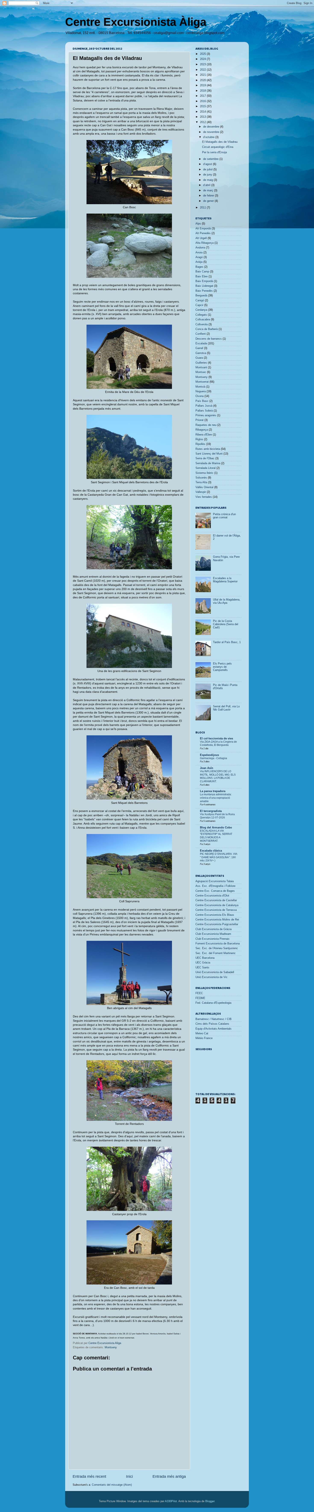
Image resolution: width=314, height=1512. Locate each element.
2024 (203, 59)
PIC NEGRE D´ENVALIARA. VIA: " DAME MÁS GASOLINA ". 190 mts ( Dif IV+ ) (219, 857)
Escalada (201, 343)
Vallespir (200, 492)
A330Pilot (171, 1501)
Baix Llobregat (204, 285)
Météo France (204, 1038)
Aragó (199, 257)
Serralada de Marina (207, 463)
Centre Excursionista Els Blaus (214, 914)
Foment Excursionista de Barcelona (217, 943)
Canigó (199, 300)
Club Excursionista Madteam (213, 933)
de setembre (211, 159)
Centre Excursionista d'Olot (212, 895)
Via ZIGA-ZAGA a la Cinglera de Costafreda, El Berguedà (218, 743)
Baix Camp (202, 271)
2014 (203, 111)
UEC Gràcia (202, 962)
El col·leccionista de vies (216, 738)
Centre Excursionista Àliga (135, 22)
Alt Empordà (203, 228)
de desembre (211, 126)
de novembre (211, 132)
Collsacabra (202, 319)
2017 (203, 95)
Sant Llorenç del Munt (209, 453)
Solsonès (201, 477)
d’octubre (209, 137)
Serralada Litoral (205, 468)
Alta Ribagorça (204, 242)
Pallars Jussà (203, 405)
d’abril (207, 185)
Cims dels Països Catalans (212, 1023)
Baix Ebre (201, 276)
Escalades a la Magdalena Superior (225, 580)
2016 (203, 101)
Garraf (199, 348)
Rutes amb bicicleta (207, 449)
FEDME (200, 998)
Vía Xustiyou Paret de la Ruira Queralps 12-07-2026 (217, 816)
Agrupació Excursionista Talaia (214, 881)
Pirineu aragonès (205, 415)
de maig (208, 179)
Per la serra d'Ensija (214, 152)
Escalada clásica (211, 850)
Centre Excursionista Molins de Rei (217, 919)
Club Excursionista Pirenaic (212, 938)
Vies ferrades (203, 496)
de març (208, 190)
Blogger (209, 1501)
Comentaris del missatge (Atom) (112, 1484)
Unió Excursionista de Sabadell (214, 972)
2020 (203, 80)
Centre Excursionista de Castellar (216, 900)
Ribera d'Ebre (203, 434)
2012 (203, 122)
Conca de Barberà (206, 329)
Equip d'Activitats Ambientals (213, 1028)
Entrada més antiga (169, 1476)
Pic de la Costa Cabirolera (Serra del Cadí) (225, 624)
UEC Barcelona (204, 957)
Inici (129, 1476)
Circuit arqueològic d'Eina (217, 147)
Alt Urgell (201, 238)
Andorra (200, 247)
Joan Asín (206, 768)
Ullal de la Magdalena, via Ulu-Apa (226, 601)
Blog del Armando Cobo (216, 827)
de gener (209, 200)
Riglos (199, 439)
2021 (203, 74)
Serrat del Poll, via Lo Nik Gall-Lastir (226, 708)
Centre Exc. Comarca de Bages (215, 890)
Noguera (200, 391)
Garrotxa (200, 353)
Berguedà (201, 295)
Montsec (200, 372)
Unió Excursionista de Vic (211, 977)
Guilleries (201, 362)
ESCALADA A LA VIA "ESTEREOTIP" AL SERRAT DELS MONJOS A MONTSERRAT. (216, 835)
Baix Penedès (204, 290)
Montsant (201, 367)
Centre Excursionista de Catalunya (216, 905)
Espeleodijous (209, 755)
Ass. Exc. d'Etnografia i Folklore (215, 886)
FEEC (199, 993)
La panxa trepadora (212, 791)
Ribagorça (201, 429)
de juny (208, 174)
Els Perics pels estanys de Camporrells (222, 667)
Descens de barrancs (208, 338)
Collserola (201, 324)
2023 (203, 64)
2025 (203, 53)
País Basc (201, 401)
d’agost (208, 164)
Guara (199, 357)
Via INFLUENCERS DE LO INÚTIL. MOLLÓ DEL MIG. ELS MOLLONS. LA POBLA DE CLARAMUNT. (218, 776)
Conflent (200, 333)
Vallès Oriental (204, 487)
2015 (203, 106)
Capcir (199, 305)
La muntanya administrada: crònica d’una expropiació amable (216, 798)
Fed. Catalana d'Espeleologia (213, 1002)
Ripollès (200, 444)
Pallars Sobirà (204, 410)
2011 (203, 207)
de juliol (208, 169)
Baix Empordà (204, 281)
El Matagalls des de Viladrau (220, 141)
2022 (203, 69)
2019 (203, 85)
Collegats (201, 314)
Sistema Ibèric (204, 472)
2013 (203, 116)
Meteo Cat (201, 1033)
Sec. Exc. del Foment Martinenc (215, 953)
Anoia (198, 252)
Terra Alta (201, 482)
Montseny (111, 1347)
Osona (199, 396)
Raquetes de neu (205, 425)
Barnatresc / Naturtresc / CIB (213, 1019)
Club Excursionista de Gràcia (213, 929)
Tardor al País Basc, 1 (227, 642)
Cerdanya (201, 309)
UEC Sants (202, 967)
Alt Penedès (203, 233)
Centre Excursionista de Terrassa (216, 909)
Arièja (198, 261)
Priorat (199, 420)
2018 (203, 90)
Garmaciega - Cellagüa (213, 758)
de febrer (209, 195)
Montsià (200, 386)
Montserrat (202, 381)
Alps (198, 223)
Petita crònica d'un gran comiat (224, 516)
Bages (199, 266)
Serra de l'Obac (204, 458)
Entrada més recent (89, 1476)
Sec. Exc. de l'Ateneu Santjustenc (216, 948)
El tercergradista (211, 811)
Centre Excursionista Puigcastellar (216, 924)
